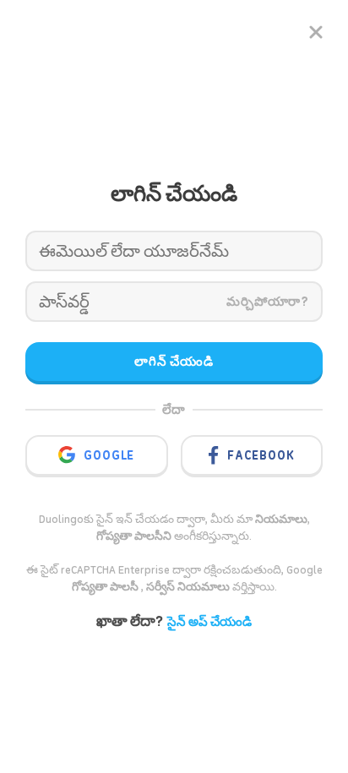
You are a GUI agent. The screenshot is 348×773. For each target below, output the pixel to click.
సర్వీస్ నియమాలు (188, 587)
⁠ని (133, 536)
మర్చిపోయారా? (267, 301)
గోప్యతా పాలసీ (106, 587)
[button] (117, 454)
